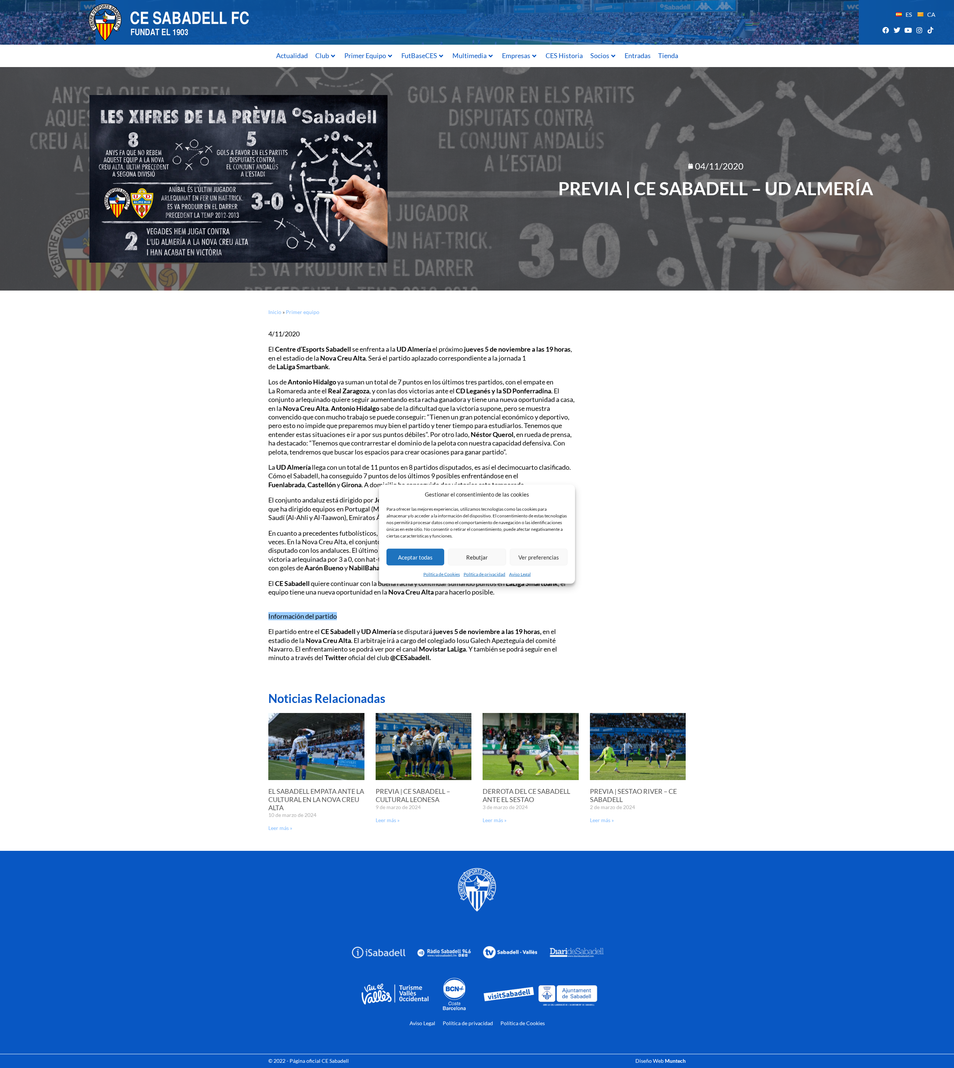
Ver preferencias (538, 557)
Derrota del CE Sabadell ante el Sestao (526, 795)
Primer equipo (302, 312)
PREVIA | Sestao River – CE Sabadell (633, 795)
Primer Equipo (365, 55)
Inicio (274, 312)
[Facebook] (885, 30)
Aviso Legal (520, 574)
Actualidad (292, 55)
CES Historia (564, 55)
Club (322, 55)
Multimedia (469, 55)
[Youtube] (908, 30)
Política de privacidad (484, 574)
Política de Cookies (441, 574)
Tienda (668, 55)
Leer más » (280, 828)
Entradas (638, 55)
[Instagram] (919, 30)
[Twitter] (896, 30)
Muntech (675, 1061)
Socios (599, 55)
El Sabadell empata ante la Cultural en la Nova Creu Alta (316, 799)
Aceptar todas (415, 557)
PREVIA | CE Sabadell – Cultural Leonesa (413, 795)
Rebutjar (477, 557)
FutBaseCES (419, 55)
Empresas (516, 55)
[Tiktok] (930, 30)
